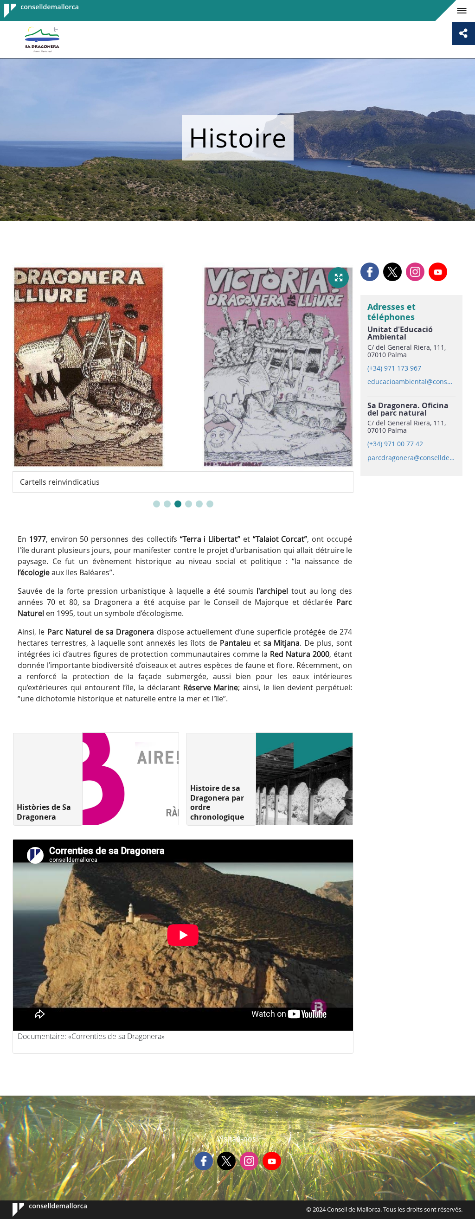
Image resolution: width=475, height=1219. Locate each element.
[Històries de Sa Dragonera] (130, 778)
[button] (156, 503)
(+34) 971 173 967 (394, 368)
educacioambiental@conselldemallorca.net (411, 381)
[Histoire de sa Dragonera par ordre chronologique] (304, 778)
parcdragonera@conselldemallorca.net (411, 458)
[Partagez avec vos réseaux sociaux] (463, 33)
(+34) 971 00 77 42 (395, 444)
